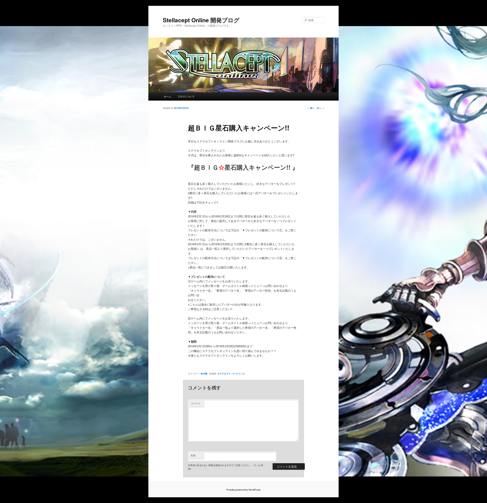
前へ (311, 108)
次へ (320, 108)
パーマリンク (238, 373)
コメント (196, 403)
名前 (193, 455)
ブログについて (186, 96)
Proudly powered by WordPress (243, 489)
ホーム (167, 96)
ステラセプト (224, 373)
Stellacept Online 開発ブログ (201, 20)
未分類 (204, 373)
